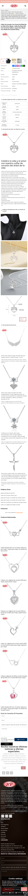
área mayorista (5, 824)
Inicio (2, 10)
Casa (2, 822)
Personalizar (4, 830)
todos (6, 10)
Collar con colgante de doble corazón (10, 504)
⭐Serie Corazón (19, 13)
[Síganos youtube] (3, 772)
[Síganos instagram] (11, 772)
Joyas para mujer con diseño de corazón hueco (13, 497)
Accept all (24, 889)
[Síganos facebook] (7, 772)
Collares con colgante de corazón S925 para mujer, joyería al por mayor (13, 580)
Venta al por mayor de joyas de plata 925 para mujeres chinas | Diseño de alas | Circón (13, 356)
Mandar (7, 744)
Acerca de (3, 836)
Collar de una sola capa (7, 13)
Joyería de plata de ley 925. (8, 493)
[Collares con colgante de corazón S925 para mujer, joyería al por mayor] (14, 565)
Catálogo (3, 832)
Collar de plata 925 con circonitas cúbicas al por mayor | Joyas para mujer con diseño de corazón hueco (14, 708)
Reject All (7, 889)
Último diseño (4, 828)
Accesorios (22, 739)
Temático (3, 826)
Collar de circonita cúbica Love (9, 495)
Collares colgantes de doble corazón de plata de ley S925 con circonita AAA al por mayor (14, 676)
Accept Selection (15, 889)
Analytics (13, 892)
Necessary (6, 892)
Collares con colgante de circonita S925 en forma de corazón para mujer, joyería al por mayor (13, 612)
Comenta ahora (19, 512)
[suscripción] (23, 767)
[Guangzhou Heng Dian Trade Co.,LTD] (14, 6)
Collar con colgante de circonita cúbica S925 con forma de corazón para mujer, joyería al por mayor (14, 645)
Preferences (19, 892)
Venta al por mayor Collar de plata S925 (11, 12)
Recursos (3, 834)
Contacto (3, 838)
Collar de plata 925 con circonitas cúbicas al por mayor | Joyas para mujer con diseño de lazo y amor (14, 549)
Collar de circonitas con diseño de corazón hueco (13, 502)
